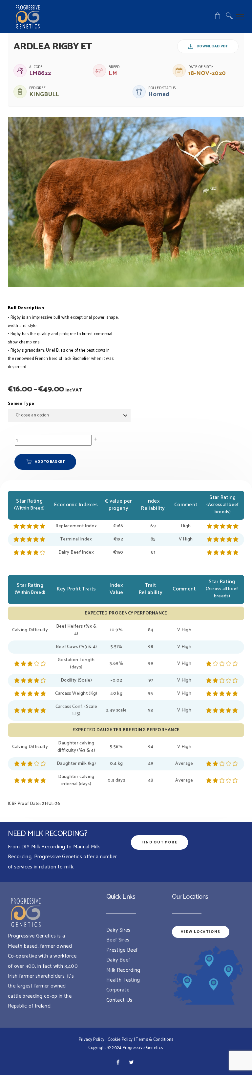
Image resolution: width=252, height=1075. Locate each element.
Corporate (117, 990)
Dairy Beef (118, 960)
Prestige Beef (121, 950)
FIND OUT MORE (159, 842)
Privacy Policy (91, 1039)
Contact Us (119, 1000)
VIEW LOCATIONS (200, 932)
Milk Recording (123, 970)
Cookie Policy (120, 1039)
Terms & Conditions (154, 1039)
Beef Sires (117, 940)
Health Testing (123, 980)
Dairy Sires (118, 930)
